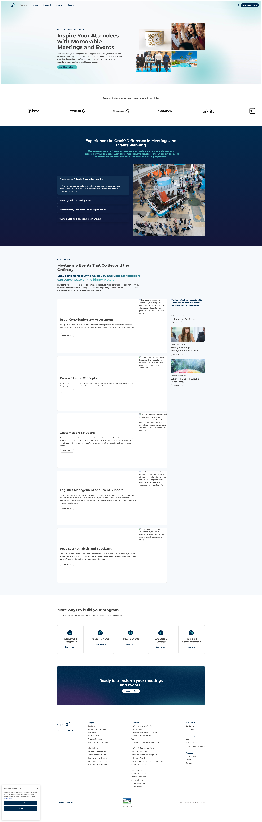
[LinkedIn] (58, 730)
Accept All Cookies (21, 803)
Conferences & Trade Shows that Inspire (81, 179)
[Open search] (238, 5)
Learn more (69, 647)
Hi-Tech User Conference (184, 319)
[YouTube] (69, 730)
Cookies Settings (20, 814)
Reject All (21, 808)
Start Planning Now (66, 67)
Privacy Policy (8, 798)
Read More (176, 323)
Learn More (66, 335)
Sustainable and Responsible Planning (80, 219)
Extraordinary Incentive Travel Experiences (82, 209)
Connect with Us (130, 691)
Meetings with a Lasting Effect (76, 200)
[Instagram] (65, 730)
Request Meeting (249, 5)
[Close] (37, 788)
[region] (21, 802)
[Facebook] (61, 730)
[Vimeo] (72, 730)
